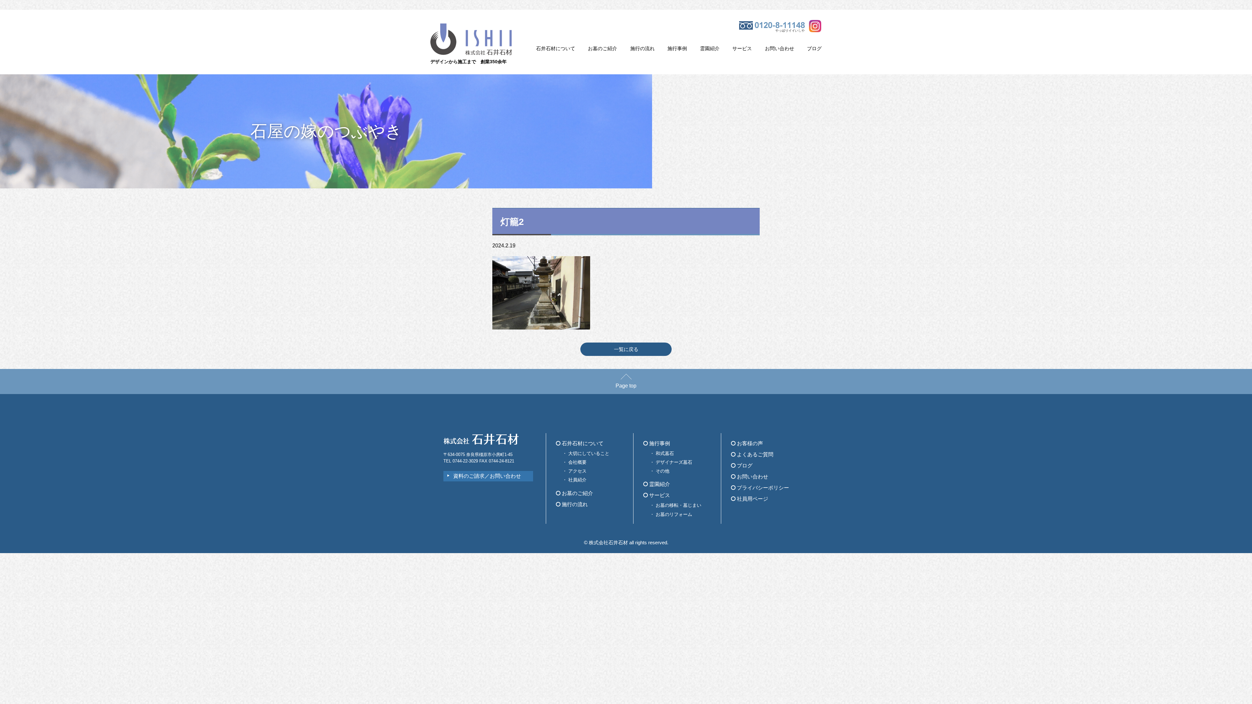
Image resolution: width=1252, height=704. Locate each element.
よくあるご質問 (754, 454)
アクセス (577, 471)
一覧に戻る (626, 349)
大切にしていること (588, 453)
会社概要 (577, 462)
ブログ (814, 48)
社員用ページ (752, 499)
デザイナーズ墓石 (674, 462)
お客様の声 (749, 443)
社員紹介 (577, 479)
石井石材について (555, 48)
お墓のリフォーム (674, 514)
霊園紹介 (710, 48)
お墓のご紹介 (602, 48)
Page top (626, 386)
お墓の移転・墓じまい (678, 505)
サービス (742, 48)
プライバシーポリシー (762, 488)
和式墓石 (665, 453)
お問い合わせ (779, 48)
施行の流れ (642, 48)
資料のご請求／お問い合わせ (487, 476)
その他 (662, 471)
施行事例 (677, 48)
